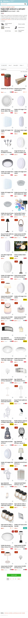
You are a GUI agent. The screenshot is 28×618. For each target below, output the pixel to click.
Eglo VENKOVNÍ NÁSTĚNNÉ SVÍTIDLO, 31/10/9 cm (6, 339)
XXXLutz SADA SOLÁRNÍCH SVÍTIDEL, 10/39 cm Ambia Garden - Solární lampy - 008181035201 (7, 154)
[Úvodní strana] (9, 1)
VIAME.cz (2, 613)
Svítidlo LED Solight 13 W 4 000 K (20, 110)
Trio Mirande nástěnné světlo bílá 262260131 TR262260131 (20, 339)
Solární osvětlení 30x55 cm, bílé (20, 255)
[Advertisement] (14, 48)
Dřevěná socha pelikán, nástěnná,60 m (20, 89)
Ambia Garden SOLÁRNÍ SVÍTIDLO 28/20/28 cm (7, 380)
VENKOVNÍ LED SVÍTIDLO (6, 19)
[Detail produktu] (12, 86)
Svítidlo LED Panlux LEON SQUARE (20, 525)
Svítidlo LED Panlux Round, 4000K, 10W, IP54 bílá (7, 111)
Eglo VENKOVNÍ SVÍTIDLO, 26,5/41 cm (19, 442)
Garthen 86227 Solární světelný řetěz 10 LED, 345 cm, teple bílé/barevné (19, 216)
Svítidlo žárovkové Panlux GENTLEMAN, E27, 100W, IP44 (20, 194)
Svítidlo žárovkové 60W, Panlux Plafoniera (20, 359)
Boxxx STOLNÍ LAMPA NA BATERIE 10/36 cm (7, 234)
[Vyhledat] (25, 4)
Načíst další (14, 575)
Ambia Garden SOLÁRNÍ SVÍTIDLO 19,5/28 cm (7, 297)
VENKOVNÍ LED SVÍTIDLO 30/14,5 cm (20, 463)
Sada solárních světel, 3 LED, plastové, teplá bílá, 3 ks (7, 526)
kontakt (23, 613)
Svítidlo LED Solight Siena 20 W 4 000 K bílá (7, 276)
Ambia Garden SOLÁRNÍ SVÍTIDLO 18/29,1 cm (7, 566)
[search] (12, 4)
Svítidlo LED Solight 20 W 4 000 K (20, 172)
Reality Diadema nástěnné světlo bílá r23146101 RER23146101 (20, 422)
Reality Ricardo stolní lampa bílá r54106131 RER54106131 (6, 401)
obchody (6, 613)
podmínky (10, 613)
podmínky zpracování (17, 613)
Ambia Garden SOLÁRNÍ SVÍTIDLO (7, 442)
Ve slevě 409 (4, 65)
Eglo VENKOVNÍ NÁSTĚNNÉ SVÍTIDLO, (6, 483)
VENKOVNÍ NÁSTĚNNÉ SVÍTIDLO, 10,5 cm (20, 483)
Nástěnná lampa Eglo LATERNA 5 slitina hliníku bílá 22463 (7, 422)
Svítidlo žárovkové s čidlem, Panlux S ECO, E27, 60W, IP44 (7, 547)
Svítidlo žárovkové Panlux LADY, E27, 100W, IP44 (7, 214)
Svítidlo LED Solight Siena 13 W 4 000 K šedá (7, 172)
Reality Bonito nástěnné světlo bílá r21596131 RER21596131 (7, 505)
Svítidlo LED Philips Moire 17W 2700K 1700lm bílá (7, 359)
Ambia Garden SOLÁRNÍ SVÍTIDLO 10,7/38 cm (20, 276)
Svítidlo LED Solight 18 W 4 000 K (20, 297)
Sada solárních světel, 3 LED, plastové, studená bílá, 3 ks (20, 505)
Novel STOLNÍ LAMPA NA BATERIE (20, 400)
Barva (15, 65)
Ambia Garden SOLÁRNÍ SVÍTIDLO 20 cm (20, 566)
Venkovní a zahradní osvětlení (8, 7)
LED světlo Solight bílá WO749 (6, 255)
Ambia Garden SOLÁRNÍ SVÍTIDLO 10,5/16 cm (20, 234)
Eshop (21, 65)
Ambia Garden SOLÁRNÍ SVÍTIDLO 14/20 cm (7, 317)
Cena (10, 65)
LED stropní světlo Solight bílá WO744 (20, 130)
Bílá (2, 13)
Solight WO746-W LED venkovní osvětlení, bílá (20, 151)
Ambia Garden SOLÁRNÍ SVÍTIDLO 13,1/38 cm (20, 546)
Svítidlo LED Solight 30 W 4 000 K (7, 463)
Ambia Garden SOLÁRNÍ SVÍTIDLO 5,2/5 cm (20, 317)
